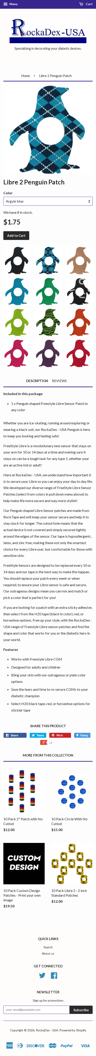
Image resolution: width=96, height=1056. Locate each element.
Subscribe (81, 1010)
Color (8, 193)
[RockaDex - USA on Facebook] (54, 977)
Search (48, 947)
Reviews (59, 381)
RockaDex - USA (47, 1030)
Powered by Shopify (72, 1030)
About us (48, 953)
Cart (89, 4)
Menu (13, 4)
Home (25, 76)
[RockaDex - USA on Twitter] (42, 977)
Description (37, 381)
